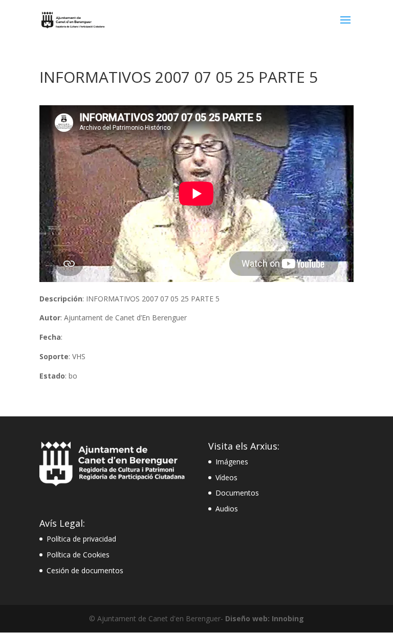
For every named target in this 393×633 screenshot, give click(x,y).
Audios (226, 508)
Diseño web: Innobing (264, 618)
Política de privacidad (81, 539)
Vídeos (226, 477)
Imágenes (231, 461)
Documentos (237, 493)
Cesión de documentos (85, 570)
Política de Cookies (78, 554)
